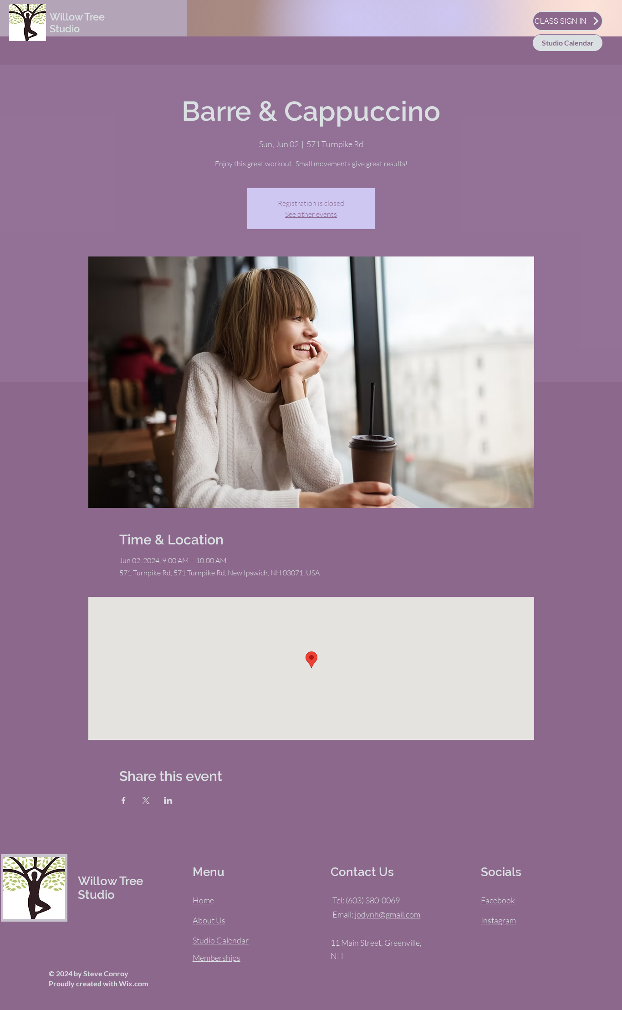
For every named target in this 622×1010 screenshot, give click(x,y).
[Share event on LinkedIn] (168, 800)
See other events (311, 214)
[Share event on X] (146, 800)
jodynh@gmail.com (387, 914)
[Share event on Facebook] (123, 800)
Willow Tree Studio (77, 23)
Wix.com (133, 983)
